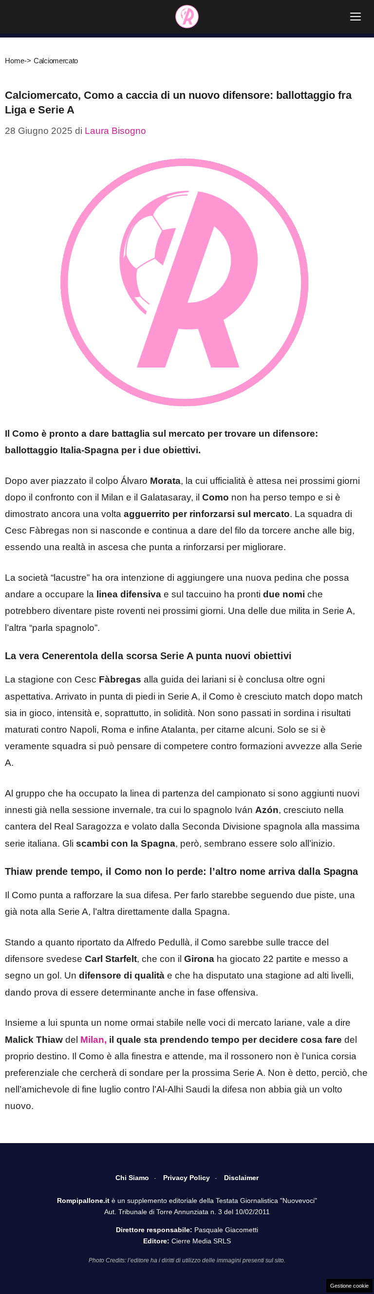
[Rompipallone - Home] (187, 16)
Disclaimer (241, 1178)
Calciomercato (56, 60)
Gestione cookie (349, 1286)
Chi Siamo (132, 1178)
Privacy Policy (186, 1178)
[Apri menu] (355, 16)
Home (14, 60)
